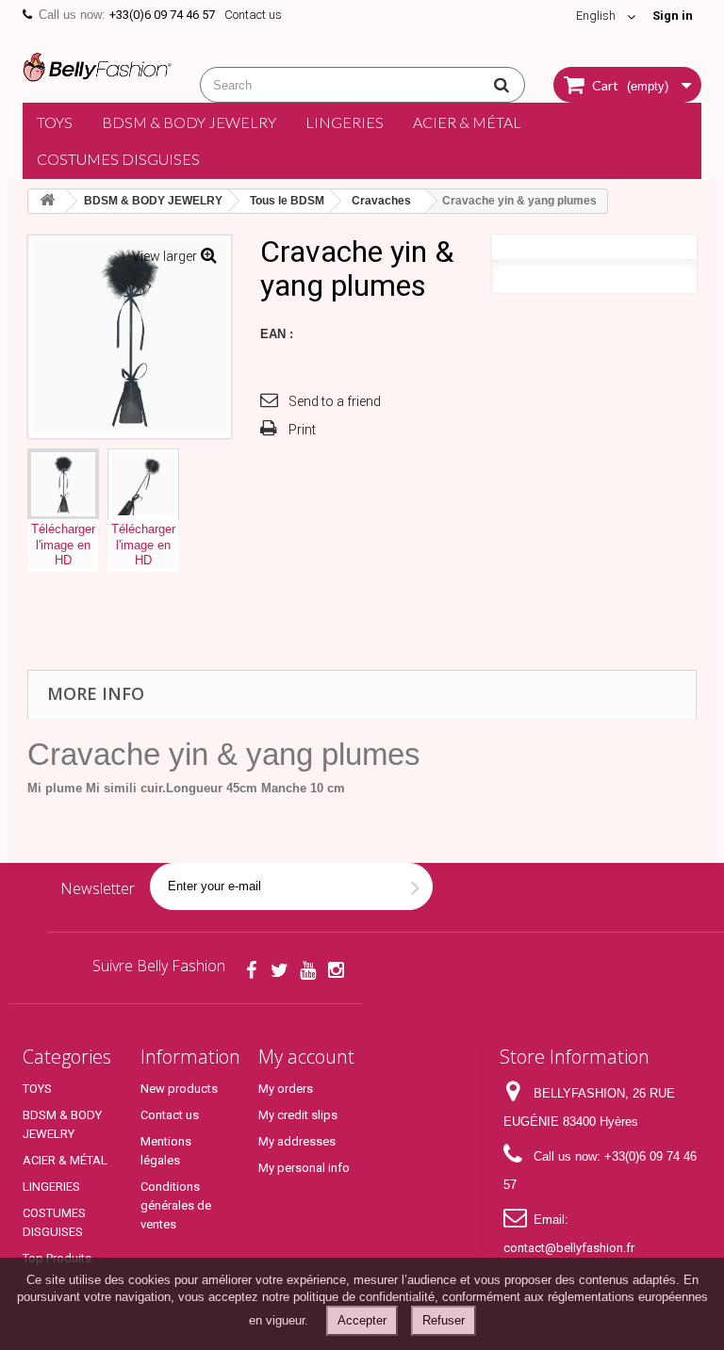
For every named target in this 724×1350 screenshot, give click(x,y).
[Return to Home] (47, 201)
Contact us (253, 15)
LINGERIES (344, 122)
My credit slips (297, 1115)
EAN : (276, 334)
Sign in (672, 15)
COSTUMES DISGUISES (118, 159)
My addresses (297, 1141)
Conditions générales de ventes (175, 1205)
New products (179, 1089)
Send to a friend (334, 401)
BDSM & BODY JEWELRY (189, 122)
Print (302, 429)
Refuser (443, 1320)
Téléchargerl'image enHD (63, 545)
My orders (285, 1089)
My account (306, 1056)
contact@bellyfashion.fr (568, 1248)
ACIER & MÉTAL (467, 122)
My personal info (304, 1168)
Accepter (362, 1320)
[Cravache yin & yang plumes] (63, 484)
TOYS (55, 122)
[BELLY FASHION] (97, 64)
